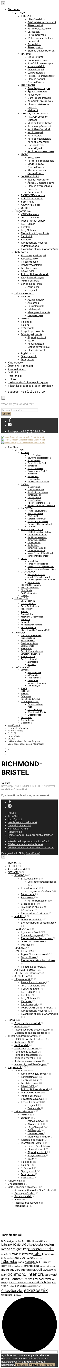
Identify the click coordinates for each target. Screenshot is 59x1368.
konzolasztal (17, 1266)
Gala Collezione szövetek (23, 1186)
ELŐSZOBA (21, 947)
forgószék (6, 1254)
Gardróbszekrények (39, 97)
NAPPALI (26, 53)
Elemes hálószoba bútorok (40, 524)
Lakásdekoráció (24, 293)
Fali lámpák (34, 308)
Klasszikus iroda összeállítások (37, 171)
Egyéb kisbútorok (31, 283)
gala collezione (25, 1257)
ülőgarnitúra (8, 1294)
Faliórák (25, 324)
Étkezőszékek (35, 25)
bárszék (6, 1244)
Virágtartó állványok (32, 277)
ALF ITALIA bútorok (32, 198)
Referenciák (15, 375)
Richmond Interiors (25, 1274)
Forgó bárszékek (37, 34)
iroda (21, 1261)
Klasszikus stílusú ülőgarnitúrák (39, 248)
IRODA (24, 154)
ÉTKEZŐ (26, 15)
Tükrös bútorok (30, 280)
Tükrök (25, 318)
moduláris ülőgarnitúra (16, 1269)
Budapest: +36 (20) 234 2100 (26, 391)
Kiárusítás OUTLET (19, 828)
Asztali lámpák (36, 299)
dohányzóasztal (41, 1248)
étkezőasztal (12, 1290)
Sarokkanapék (29, 1004)
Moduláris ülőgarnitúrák (35, 233)
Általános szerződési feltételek (25, 844)
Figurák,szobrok (37, 337)
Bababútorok (35, 192)
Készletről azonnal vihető (22, 822)
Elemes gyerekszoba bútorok (41, 579)
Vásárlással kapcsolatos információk (30, 385)
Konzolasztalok (36, 66)
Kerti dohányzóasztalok (41, 151)
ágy (17, 1285)
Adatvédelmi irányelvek (42, 1365)
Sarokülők (26, 236)
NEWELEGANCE (49, 1270)
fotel (37, 1253)
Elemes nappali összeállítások (37, 80)
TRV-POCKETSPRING (44, 1279)
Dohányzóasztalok (38, 59)
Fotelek (25, 226)
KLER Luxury (28, 223)
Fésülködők (34, 94)
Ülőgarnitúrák (35, 56)
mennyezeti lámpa (47, 1266)
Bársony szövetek (24, 1193)
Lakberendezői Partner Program (28, 382)
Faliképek (26, 321)
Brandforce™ (33, 853)
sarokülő (51, 1274)
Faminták (20, 1199)
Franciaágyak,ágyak (39, 88)
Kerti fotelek (35, 135)
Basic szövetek (23, 1196)
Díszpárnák (27, 359)
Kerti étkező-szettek (39, 129)
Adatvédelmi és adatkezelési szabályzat (31, 847)
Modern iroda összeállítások (36, 165)
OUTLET (25, 207)
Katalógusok (15, 362)
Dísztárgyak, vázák (31, 334)
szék (31, 1279)
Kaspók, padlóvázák (32, 331)
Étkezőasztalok (36, 19)
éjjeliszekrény (34, 1286)
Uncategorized (17, 1183)
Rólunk (12, 379)
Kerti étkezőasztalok (39, 138)
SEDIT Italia (27, 201)
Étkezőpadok (35, 47)
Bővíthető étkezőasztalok (42, 22)
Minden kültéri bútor (40, 122)
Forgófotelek (28, 230)
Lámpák (25, 296)
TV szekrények (36, 69)
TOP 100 (13, 862)
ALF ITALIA (28, 1240)
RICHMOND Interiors (33, 195)
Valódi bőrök (22, 1205)
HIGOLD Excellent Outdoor (40, 532)
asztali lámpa (41, 1241)
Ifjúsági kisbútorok (38, 179)
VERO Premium (30, 214)
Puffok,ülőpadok (30, 245)
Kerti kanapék (35, 132)
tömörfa (13, 1282)
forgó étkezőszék (22, 1253)
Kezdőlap (7, 786)
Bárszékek (33, 31)
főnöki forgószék (8, 1258)
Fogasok (33, 289)
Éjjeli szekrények (37, 91)
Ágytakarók (27, 353)
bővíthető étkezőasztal (28, 1244)
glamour (39, 1258)
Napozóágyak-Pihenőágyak (36, 146)
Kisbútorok (21, 252)
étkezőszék (36, 1290)
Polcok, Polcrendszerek (41, 75)
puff (3, 1274)
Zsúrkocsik (34, 286)
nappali (36, 1269)
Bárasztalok (34, 44)
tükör (54, 1282)
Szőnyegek (27, 327)
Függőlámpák (36, 305)
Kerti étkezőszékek (38, 141)
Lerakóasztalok (36, 72)
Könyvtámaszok (36, 343)
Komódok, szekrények (40, 63)
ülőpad (18, 1295)
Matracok (33, 110)
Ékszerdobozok (37, 349)
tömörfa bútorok (26, 1282)
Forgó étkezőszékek (39, 28)
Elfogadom (21, 1365)
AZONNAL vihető (30, 204)
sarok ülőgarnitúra (14, 1279)
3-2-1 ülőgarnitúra (11, 1240)
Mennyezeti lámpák (39, 312)
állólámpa (24, 1286)
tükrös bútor (43, 1282)
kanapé (30, 1262)
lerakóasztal (31, 1265)
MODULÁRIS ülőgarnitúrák (36, 1007)
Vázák (31, 340)
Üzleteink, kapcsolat (20, 365)
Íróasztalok (34, 157)
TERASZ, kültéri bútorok (35, 113)
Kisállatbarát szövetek (27, 1202)
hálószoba (9, 1261)
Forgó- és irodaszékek (41, 160)
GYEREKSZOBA (30, 176)
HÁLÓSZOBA (28, 85)
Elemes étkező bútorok (41, 50)
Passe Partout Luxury (33, 220)
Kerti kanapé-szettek (39, 126)
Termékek (14, 9)
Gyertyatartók (29, 356)
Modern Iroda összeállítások (31, 1032)
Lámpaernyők (35, 315)
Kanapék (26, 239)
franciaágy (48, 1253)
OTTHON (20, 12)
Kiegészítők (15, 1067)
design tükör (19, 1249)
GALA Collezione (30, 217)
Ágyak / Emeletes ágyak (41, 182)
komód (6, 1265)
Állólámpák (34, 302)
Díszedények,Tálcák (39, 346)
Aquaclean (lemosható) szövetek (33, 1189)
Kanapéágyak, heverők (34, 242)
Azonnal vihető (17, 369)
